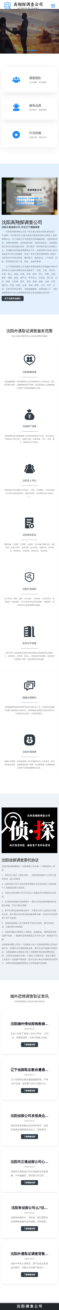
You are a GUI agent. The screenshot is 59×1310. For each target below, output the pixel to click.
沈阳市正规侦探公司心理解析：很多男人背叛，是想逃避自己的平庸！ (29, 1162)
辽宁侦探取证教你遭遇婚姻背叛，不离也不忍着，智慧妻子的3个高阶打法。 (29, 1070)
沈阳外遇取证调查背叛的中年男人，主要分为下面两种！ (29, 1254)
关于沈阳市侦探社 (12, 298)
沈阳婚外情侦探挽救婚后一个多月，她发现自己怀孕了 (29, 1024)
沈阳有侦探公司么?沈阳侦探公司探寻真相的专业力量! (29, 1208)
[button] (26, 50)
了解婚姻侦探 (29, 1044)
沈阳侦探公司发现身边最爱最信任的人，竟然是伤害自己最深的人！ (29, 1116)
